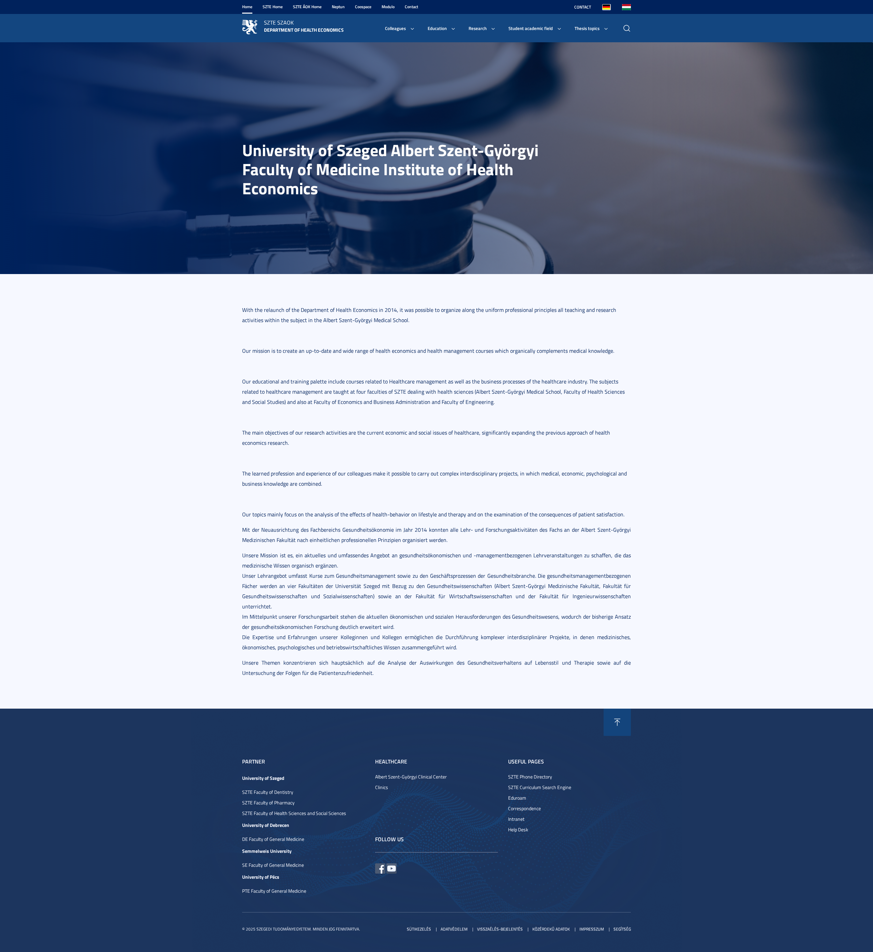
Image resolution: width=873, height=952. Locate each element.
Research (478, 28)
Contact (411, 7)
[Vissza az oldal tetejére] (617, 722)
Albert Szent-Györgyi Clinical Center (411, 776)
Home (247, 7)
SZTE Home (273, 7)
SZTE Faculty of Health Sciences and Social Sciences (294, 813)
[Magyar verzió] (626, 7)
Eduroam (517, 798)
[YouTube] (391, 867)
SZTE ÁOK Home (307, 7)
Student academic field (530, 28)
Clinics (381, 787)
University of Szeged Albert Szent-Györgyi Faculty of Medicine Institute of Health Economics (390, 169)
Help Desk (518, 829)
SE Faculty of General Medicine (273, 865)
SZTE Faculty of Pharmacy (268, 802)
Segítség (622, 929)
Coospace (363, 7)
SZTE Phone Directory (530, 776)
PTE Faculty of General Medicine (274, 891)
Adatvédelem (454, 929)
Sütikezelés (419, 929)
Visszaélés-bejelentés (500, 929)
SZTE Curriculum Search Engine (539, 787)
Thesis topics (587, 28)
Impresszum (591, 929)
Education (437, 28)
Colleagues (395, 28)
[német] (606, 7)
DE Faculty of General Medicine (273, 839)
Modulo (388, 7)
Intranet (516, 819)
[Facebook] (380, 867)
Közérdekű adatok (551, 929)
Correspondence (524, 808)
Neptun (338, 7)
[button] (121, 158)
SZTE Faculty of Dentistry (267, 792)
